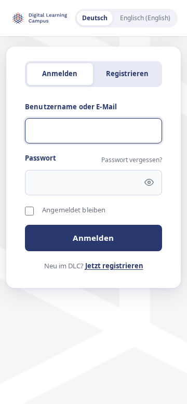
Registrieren (127, 73)
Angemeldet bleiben (73, 209)
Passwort (40, 158)
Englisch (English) (145, 17)
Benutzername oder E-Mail (71, 106)
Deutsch (95, 17)
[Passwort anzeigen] (149, 182)
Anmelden (93, 238)
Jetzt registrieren (114, 265)
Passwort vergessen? (131, 159)
